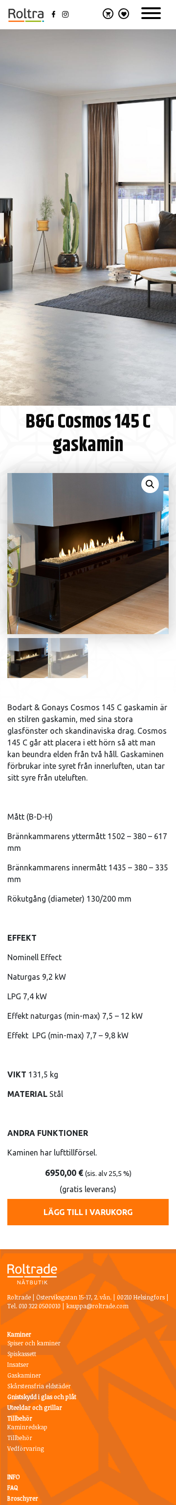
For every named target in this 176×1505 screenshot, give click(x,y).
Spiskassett (21, 1354)
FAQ (12, 1487)
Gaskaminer (24, 1375)
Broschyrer (22, 1498)
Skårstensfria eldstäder (39, 1386)
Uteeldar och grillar (34, 1407)
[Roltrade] (26, 15)
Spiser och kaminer (34, 1343)
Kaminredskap (27, 1427)
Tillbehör (19, 1418)
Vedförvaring (25, 1448)
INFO (13, 1477)
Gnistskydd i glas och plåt (41, 1397)
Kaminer (19, 1334)
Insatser (18, 1364)
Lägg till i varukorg (88, 1212)
